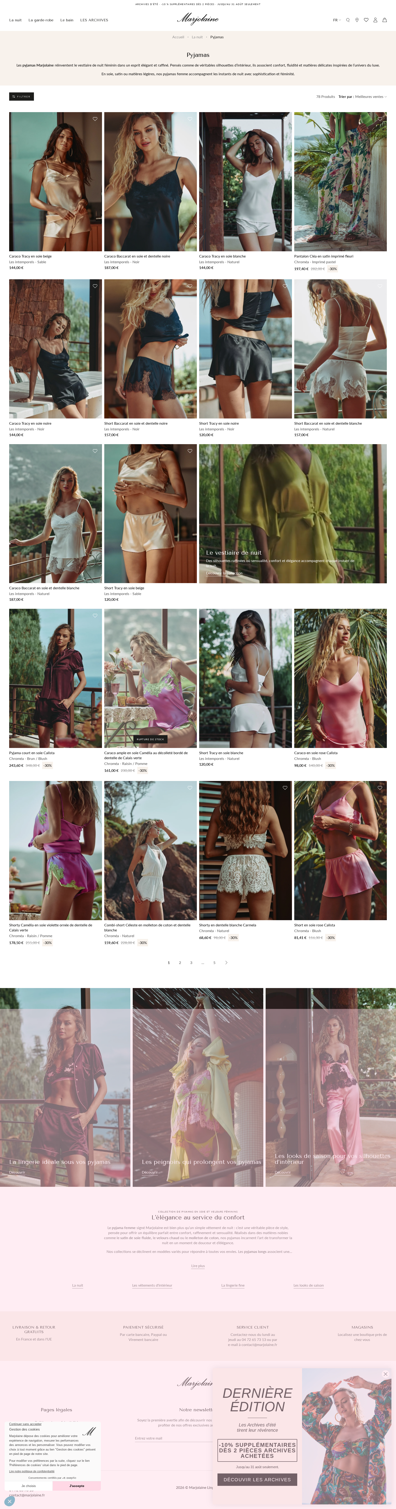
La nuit (197, 36)
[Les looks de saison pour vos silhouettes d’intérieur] (331, 1087)
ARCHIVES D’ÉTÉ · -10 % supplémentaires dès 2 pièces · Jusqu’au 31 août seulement (198, 4)
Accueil (178, 36)
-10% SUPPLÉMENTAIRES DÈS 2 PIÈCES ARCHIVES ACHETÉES (257, 1450)
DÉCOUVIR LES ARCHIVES (257, 1479)
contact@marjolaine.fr (27, 1495)
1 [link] (169, 962)
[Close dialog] (386, 1374)
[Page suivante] (226, 962)
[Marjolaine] (198, 20)
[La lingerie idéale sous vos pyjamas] (65, 1087)
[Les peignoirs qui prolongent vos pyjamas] (198, 1087)
